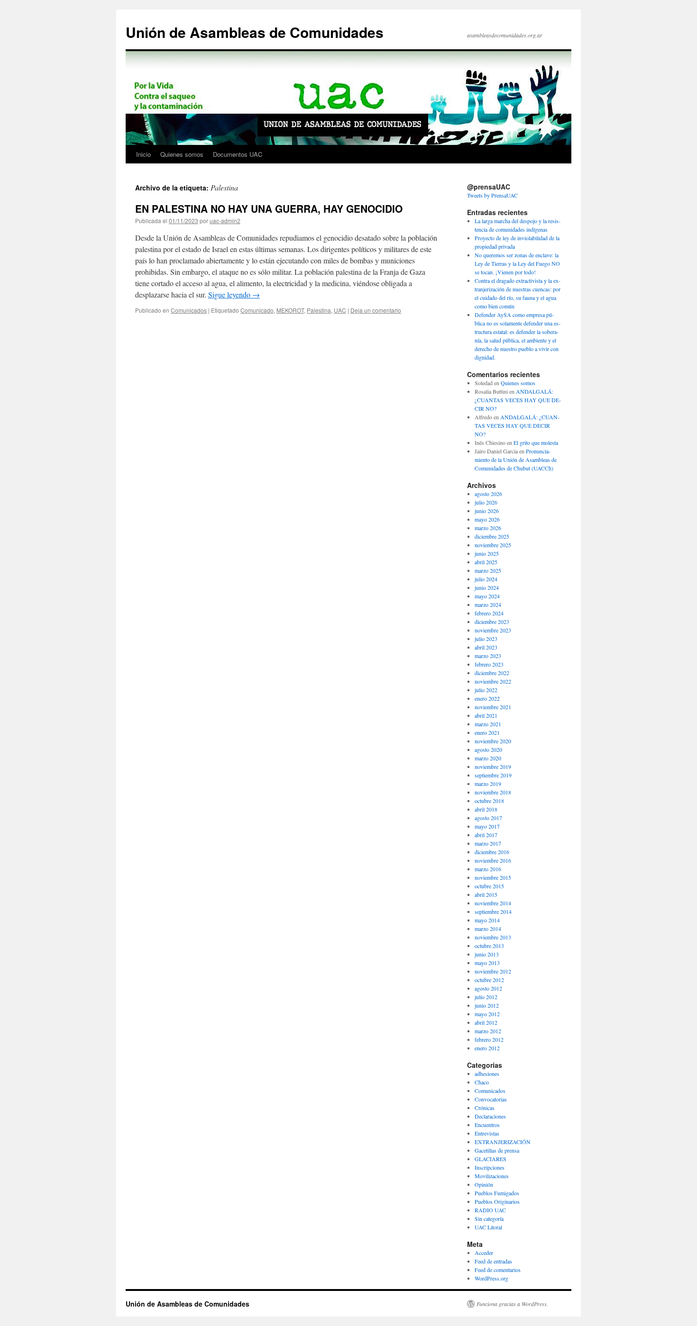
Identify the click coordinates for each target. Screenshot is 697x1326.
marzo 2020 (488, 758)
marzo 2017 (488, 843)
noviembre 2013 (493, 937)
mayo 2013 (487, 962)
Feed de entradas (493, 1261)
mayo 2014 (487, 920)
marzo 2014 (488, 928)
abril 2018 (486, 809)
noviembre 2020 (493, 741)
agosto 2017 (488, 817)
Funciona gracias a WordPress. (512, 1304)
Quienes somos (181, 154)
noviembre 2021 (493, 707)
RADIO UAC (490, 1210)
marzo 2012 (488, 1031)
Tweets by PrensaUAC (492, 195)
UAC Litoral (488, 1227)
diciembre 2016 (492, 852)
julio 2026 (486, 502)
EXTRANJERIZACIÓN (503, 1142)
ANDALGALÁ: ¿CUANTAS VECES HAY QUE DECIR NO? (518, 400)
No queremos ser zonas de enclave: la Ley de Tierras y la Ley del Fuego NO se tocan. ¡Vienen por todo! (517, 263)
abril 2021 (486, 715)
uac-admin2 (225, 220)
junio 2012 (487, 1005)
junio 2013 (487, 954)
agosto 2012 (488, 988)
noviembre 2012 (493, 971)
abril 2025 (486, 562)
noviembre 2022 (493, 681)
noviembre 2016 (493, 860)
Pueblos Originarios (497, 1201)
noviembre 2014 (493, 903)
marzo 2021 (488, 724)
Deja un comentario (375, 310)
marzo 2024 (488, 604)
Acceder (484, 1252)
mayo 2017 (487, 826)
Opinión (484, 1184)
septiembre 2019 (493, 775)
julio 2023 (486, 638)
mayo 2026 (487, 519)
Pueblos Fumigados (497, 1193)
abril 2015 (486, 894)
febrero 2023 (489, 664)
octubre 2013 (489, 945)
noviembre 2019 (493, 766)
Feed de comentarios (498, 1269)
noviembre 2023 (493, 630)
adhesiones (487, 1073)
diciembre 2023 (492, 621)
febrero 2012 (489, 1039)
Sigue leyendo (234, 294)
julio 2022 (486, 690)
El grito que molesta (536, 442)
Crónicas (485, 1107)
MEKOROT (290, 310)
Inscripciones (489, 1167)
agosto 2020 (488, 749)
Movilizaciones (492, 1176)
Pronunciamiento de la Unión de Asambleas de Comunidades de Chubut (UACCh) (516, 459)
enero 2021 (487, 732)
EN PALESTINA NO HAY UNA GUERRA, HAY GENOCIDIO (269, 208)
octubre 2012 (489, 979)
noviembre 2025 (493, 545)
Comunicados (189, 310)
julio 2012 (486, 997)
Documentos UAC (237, 154)
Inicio (143, 154)
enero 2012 (487, 1048)
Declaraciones (490, 1116)
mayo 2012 (487, 1014)
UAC (340, 310)
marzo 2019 (488, 783)
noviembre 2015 (493, 877)
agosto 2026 (488, 493)
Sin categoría (489, 1218)
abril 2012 (486, 1022)
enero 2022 (487, 698)
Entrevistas (487, 1133)
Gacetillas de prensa (497, 1150)
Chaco (482, 1082)
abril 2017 (486, 835)
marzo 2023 (488, 655)
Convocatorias (491, 1099)
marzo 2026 (488, 528)
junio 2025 (487, 553)
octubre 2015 (489, 886)
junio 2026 (487, 510)
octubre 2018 (489, 800)
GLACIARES (490, 1159)
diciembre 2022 (492, 673)
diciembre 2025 (492, 536)
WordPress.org (491, 1278)
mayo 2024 (487, 596)
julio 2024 (486, 579)
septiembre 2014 (493, 911)
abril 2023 (486, 647)
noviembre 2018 (493, 792)
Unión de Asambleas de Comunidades (255, 32)
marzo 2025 (488, 570)
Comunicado (257, 310)
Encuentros (487, 1124)
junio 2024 (487, 587)
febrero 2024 (489, 613)
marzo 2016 (488, 869)
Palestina (319, 310)
